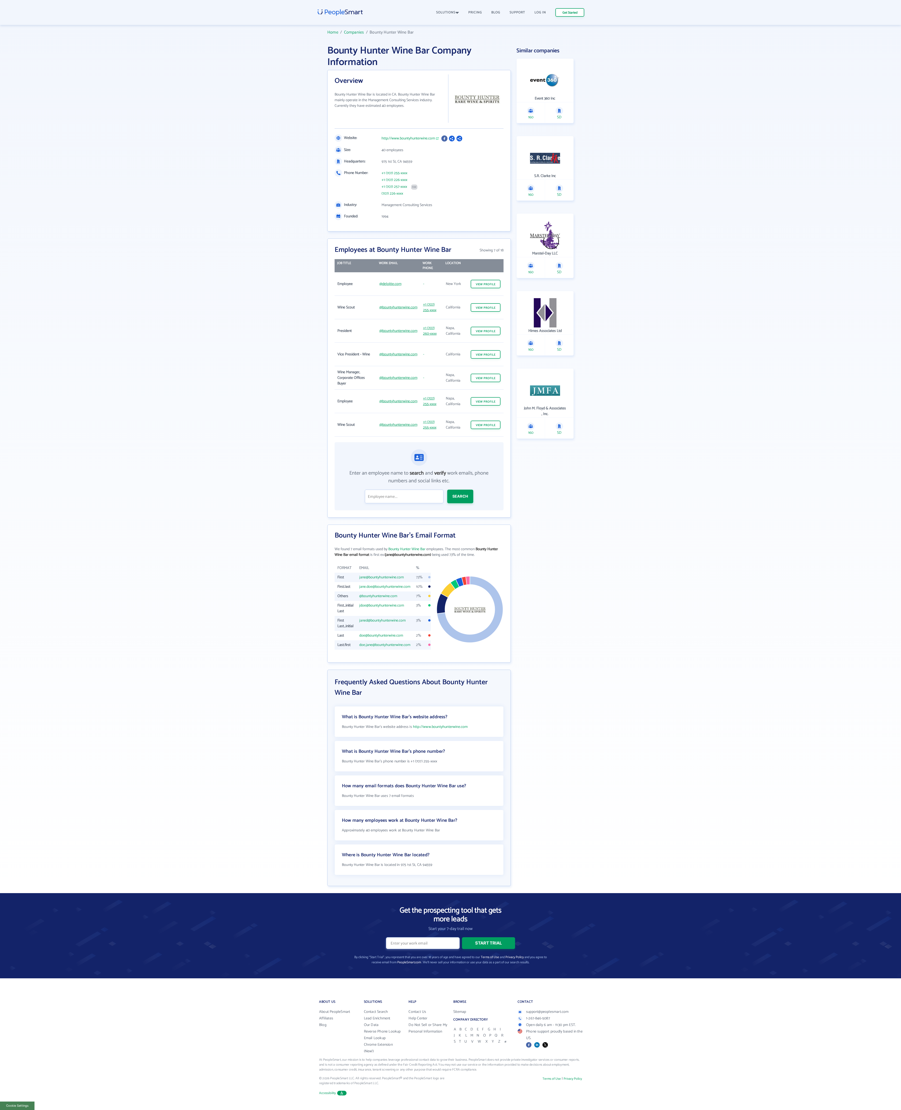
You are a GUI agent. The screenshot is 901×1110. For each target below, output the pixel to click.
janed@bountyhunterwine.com (382, 620)
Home (332, 32)
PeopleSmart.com (409, 962)
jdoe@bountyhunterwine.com (381, 605)
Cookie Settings (17, 1105)
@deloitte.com (390, 284)
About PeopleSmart (334, 1012)
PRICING (475, 12)
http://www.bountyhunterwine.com (408, 138)
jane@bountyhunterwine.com (381, 577)
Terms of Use (490, 957)
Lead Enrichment (377, 1018)
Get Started (569, 12)
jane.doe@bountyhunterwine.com (384, 587)
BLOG (495, 12)
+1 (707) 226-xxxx (394, 180)
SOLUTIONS (445, 12)
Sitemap (459, 1012)
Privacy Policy (514, 957)
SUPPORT (517, 12)
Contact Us (417, 1012)
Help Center (418, 1018)
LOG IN (540, 12)
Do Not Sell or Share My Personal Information (428, 1028)
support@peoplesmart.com (547, 1012)
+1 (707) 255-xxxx (394, 173)
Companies (354, 32)
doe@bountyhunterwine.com (381, 635)
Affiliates (326, 1018)
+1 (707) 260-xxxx (430, 331)
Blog (322, 1025)
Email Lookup (375, 1038)
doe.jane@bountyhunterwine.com (384, 645)
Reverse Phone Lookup (382, 1031)
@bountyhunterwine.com (398, 307)
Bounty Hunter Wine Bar (406, 549)
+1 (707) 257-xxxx (394, 187)
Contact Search (376, 1012)
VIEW (486, 284)
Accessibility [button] (327, 1093)
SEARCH (460, 496)
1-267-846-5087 (538, 1018)
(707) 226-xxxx (392, 193)
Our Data (371, 1025)
